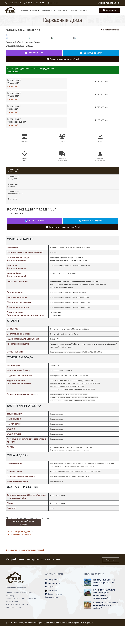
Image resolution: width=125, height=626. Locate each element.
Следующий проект (34, 550)
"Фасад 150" (13, 170)
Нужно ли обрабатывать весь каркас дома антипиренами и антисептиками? (104, 594)
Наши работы (59, 10)
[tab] (62, 170)
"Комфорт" (13, 185)
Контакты (83, 10)
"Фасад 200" (13, 178)
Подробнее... (13, 71)
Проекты (33, 10)
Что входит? (12, 86)
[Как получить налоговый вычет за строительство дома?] (87, 582)
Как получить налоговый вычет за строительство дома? (104, 582)
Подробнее (110, 560)
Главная (24, 10)
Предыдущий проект (16, 550)
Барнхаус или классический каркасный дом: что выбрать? (105, 605)
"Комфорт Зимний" (15, 192)
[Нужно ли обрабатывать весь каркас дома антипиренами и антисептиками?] (87, 592)
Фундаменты (47, 10)
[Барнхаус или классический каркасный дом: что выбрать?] (87, 605)
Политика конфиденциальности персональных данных (68, 622)
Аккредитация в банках (109, 2)
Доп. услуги (12, 199)
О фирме (73, 10)
